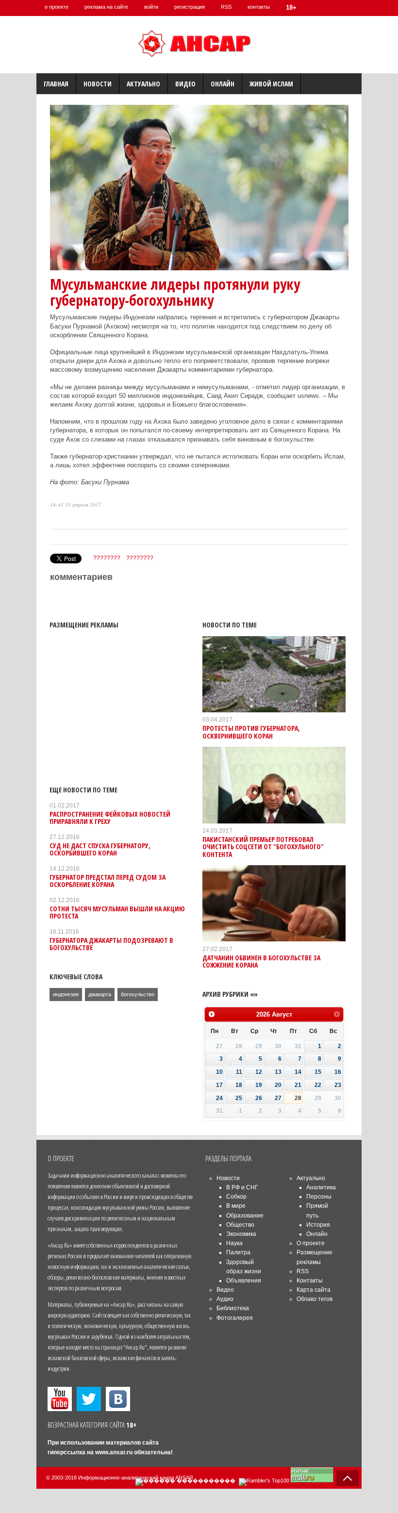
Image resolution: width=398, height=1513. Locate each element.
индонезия (66, 994)
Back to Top (347, 1478)
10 (219, 1072)
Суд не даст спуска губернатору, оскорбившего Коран (100, 849)
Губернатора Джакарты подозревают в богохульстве (111, 944)
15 (318, 1072)
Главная (56, 83)
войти (151, 7)
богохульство (137, 994)
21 (298, 1085)
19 (258, 1085)
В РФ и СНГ (242, 1187)
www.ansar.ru (114, 1452)
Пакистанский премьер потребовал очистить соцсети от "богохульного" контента (263, 847)
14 (298, 1072)
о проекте (56, 7)
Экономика (241, 1234)
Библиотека (232, 1308)
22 (318, 1085)
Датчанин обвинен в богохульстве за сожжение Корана (261, 961)
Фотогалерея (234, 1318)
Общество (240, 1224)
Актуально (143, 83)
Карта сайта (314, 1289)
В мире (236, 1205)
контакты (259, 7)
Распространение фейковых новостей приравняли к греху (110, 817)
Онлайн (222, 83)
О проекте (311, 1243)
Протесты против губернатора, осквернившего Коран (251, 732)
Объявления (243, 1280)
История (318, 1224)
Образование (245, 1215)
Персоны (319, 1196)
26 (258, 1098)
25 (238, 1098)
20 (278, 1085)
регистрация (189, 7)
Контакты (310, 1280)
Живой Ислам (271, 83)
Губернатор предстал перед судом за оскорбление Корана (108, 880)
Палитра (238, 1252)
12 (258, 1072)
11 (239, 1072)
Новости (97, 83)
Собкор (236, 1196)
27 (278, 1098)
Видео (185, 83)
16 (337, 1072)
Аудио (224, 1299)
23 (337, 1085)
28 (298, 1098)
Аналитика (321, 1187)
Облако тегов (314, 1299)
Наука (234, 1243)
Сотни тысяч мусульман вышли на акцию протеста (117, 912)
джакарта (99, 994)
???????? (106, 558)
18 (238, 1085)
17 (219, 1085)
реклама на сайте (106, 7)
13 (278, 1072)
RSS (226, 7)
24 (219, 1098)
